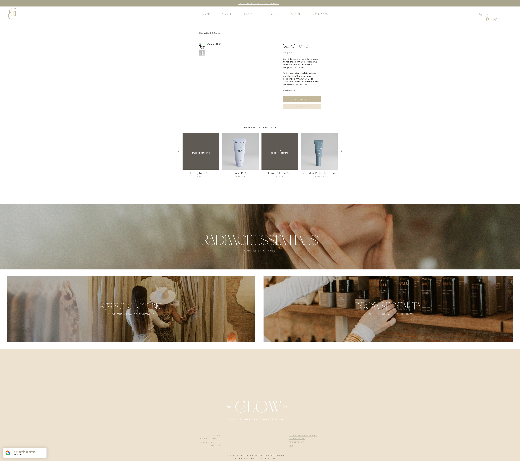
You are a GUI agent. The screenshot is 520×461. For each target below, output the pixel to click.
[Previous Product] (178, 151)
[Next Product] (341, 151)
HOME (217, 435)
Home (202, 33)
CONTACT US (214, 445)
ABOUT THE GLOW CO (209, 438)
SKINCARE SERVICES (210, 442)
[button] (12, 13)
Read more (289, 90)
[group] (260, 157)
